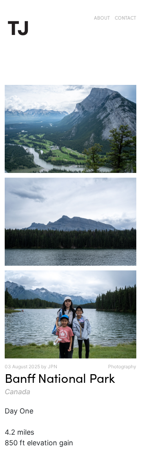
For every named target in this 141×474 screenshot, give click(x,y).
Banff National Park (60, 378)
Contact (125, 17)
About (102, 17)
